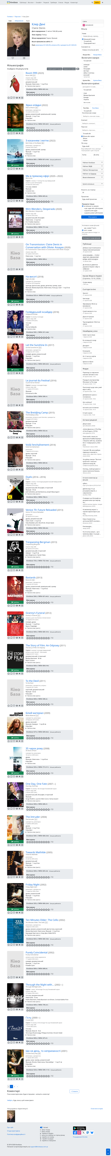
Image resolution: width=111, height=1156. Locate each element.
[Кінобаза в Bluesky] (92, 1132)
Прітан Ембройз (31, 327)
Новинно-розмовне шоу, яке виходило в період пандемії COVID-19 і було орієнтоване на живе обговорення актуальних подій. (48, 193)
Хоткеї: (46, 1127)
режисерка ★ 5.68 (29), (43, 45)
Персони (18, 17)
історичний (49, 488)
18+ (43, 143)
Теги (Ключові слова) (89, 113)
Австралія (86, 103)
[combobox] (92, 116)
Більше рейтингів (55, 124)
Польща (55, 288)
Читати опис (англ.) (33, 86)
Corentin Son (30, 191)
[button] (12, 58)
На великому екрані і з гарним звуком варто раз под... (91, 512)
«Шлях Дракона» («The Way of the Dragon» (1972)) (92, 431)
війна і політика (88, 73)
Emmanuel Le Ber (31, 393)
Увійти (97, 2)
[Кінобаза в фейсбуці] (75, 1132)
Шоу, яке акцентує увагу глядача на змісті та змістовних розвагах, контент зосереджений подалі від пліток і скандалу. (48, 329)
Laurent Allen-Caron (42, 799)
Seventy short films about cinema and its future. (41, 525)
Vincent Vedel (57, 1033)
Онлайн (38, 2)
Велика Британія (37, 288)
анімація (86, 65)
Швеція (28, 553)
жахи (59, 286)
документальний (31, 82)
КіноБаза (14, 2)
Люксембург (49, 1062)
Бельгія (34, 1031)
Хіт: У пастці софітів (89, 357)
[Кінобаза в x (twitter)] (84, 1132)
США (60, 288)
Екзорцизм (87, 352)
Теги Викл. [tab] (95, 108)
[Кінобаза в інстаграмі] (79, 1132)
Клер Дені (38, 24)
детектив (49, 286)
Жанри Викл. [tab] (97, 55)
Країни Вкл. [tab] (86, 80)
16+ (36, 107)
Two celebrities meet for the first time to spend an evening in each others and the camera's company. (47, 1002)
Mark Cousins (30, 660)
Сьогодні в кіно (89, 289)
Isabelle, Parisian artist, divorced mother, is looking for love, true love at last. (49, 360)
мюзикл (33, 929)
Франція (28, 84)
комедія (28, 354)
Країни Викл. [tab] (97, 80)
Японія (34, 1062)
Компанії (84, 120)
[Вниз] (108, 1153)
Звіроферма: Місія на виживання (90, 306)
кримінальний (45, 114)
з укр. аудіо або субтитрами (93, 208)
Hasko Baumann (31, 1000)
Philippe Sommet (47, 1033)
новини (34, 187)
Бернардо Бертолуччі (33, 933)
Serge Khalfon (30, 799)
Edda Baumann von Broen (45, 1000)
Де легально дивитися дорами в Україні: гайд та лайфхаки (91, 268)
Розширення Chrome (80, 1137)
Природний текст (89, 43)
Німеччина (35, 84)
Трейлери (53, 2)
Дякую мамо (89, 425)
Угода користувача (13, 1131)
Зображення (19, 21)
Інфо (10, 21)
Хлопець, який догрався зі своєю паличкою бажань (91, 471)
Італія (31, 521)
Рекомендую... (87, 527)
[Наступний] (31, 39)
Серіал (85, 140)
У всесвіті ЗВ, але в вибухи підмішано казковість (92, 453)
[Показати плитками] (77, 69)
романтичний (35, 114)
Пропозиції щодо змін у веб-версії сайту (92, 389)
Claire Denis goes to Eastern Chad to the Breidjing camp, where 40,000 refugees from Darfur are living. (49, 428)
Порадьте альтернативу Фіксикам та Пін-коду (91, 382)
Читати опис (31, 120)
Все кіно (30, 2)
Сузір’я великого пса (90, 312)
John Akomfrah (40, 523)
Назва (84, 33)
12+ (34, 75)
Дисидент (87, 346)
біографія (41, 218)
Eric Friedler (29, 222)
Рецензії (46, 2)
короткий (34, 453)
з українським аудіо (90, 211)
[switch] (41, 1127)
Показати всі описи (69, 69)
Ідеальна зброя (88, 362)
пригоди (28, 286)
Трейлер (16, 130)
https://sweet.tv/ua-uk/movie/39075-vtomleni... (92, 521)
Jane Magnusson (31, 555)
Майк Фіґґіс (52, 933)
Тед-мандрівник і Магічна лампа (91, 324)
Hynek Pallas (41, 555)
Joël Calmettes (30, 492)
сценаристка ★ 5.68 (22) (68, 45)
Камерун (35, 724)
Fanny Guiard (53, 799)
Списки (60, 2)
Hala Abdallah (30, 523)
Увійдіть (10, 1100)
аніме (85, 67)
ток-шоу (28, 187)
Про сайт (10, 1127)
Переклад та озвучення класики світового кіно (91, 374)
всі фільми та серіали (91, 206)
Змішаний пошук (89, 39)
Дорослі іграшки (88, 317)
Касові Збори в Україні (92, 277)
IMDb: (40, 89)
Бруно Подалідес (31, 626)
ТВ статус (84, 143)
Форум (67, 2)
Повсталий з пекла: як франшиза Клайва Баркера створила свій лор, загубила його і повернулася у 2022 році (92, 442)
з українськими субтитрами (93, 213)
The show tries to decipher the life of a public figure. (43, 801)
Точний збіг (87, 41)
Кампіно (37, 222)
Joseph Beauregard (53, 492)
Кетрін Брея (50, 523)
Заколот (87, 294)
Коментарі (74, 2)
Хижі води (87, 299)
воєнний (33, 722)
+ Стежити (74, 1091)
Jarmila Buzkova (41, 492)
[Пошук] (92, 2)
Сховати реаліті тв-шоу (54, 69)
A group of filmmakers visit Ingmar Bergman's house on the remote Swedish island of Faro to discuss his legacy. (48, 557)
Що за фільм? (89, 403)
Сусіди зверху (87, 283)
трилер (53, 114)
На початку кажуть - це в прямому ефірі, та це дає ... (92, 534)
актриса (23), (55, 45)
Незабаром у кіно (90, 331)
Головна (10, 17)
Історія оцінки (89, 414)
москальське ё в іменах (91, 408)
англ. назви (88, 230)
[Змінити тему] (102, 2)
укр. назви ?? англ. (90, 228)
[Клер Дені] (11, 1116)
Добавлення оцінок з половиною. (90, 397)
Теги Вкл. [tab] (86, 108)
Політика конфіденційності (16, 1134)
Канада (85, 97)
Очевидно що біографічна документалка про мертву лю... (92, 502)
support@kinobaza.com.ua (39, 1147)
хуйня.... (92, 484)
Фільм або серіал (89, 136)
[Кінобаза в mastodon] (88, 1132)
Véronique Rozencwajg (33, 1033)
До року (96, 155)
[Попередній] (6, 39)
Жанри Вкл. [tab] (86, 55)
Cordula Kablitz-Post (61, 1000)
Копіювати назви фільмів (91, 238)
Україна (86, 99)
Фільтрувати (92, 217)
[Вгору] (108, 1150)
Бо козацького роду (89, 341)
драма (28, 114)
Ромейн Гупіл (30, 965)
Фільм (85, 138)
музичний (58, 929)
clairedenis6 (89, 25)
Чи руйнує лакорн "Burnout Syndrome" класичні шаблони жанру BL (92, 462)
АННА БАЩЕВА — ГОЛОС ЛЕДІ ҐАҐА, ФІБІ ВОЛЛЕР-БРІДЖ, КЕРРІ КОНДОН (91, 258)
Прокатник (85, 196)
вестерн (86, 71)
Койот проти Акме (89, 336)
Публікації (23, 2)
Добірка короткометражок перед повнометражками (92, 250)
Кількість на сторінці (88, 190)
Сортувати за (85, 47)
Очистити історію (97, 1109)
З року (84, 155)
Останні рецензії (90, 420)
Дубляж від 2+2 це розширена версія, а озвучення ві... (90, 492)
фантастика (36, 286)
